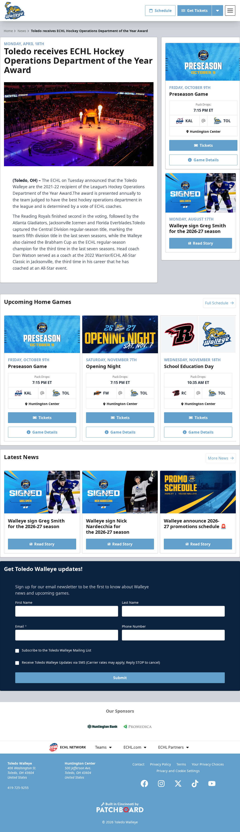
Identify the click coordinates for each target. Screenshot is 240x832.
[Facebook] (144, 783)
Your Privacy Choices (208, 764)
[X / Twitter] (178, 783)
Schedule (163, 10)
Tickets (206, 145)
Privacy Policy (160, 764)
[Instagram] (161, 783)
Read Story (203, 243)
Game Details (206, 159)
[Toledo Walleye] (15, 10)
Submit (120, 677)
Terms (181, 764)
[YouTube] (211, 783)
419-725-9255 (18, 787)
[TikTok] (195, 783)
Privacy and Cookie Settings (178, 771)
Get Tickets (197, 10)
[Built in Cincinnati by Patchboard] (120, 807)
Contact (138, 764)
